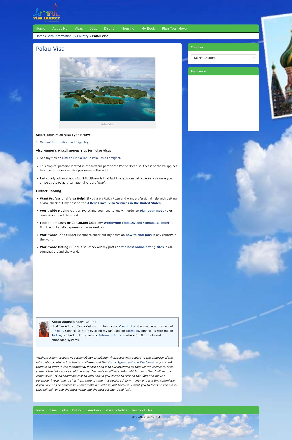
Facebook (132, 330)
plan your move (152, 210)
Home (40, 28)
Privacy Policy (116, 410)
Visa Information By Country (68, 36)
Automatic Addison (111, 335)
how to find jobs (139, 235)
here (60, 330)
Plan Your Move (174, 28)
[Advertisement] (107, 285)
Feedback (94, 410)
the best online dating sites (142, 247)
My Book (148, 28)
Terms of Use (142, 410)
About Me (60, 28)
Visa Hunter (127, 326)
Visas (79, 28)
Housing (128, 28)
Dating (109, 28)
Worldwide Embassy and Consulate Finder (136, 222)
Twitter (56, 335)
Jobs (93, 28)
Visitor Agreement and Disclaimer (130, 362)
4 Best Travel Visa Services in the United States (124, 203)
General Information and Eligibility (64, 142)
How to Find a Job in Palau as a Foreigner (91, 158)
